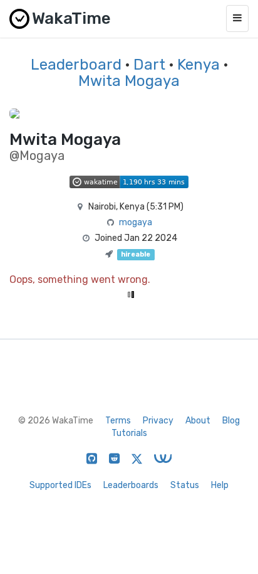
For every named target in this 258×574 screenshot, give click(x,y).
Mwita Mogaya (129, 81)
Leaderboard (76, 64)
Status (184, 485)
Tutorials (129, 433)
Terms (118, 420)
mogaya (135, 222)
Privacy (158, 420)
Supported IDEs (60, 485)
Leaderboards (130, 485)
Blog (231, 420)
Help (220, 485)
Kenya (198, 64)
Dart (149, 64)
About (197, 420)
